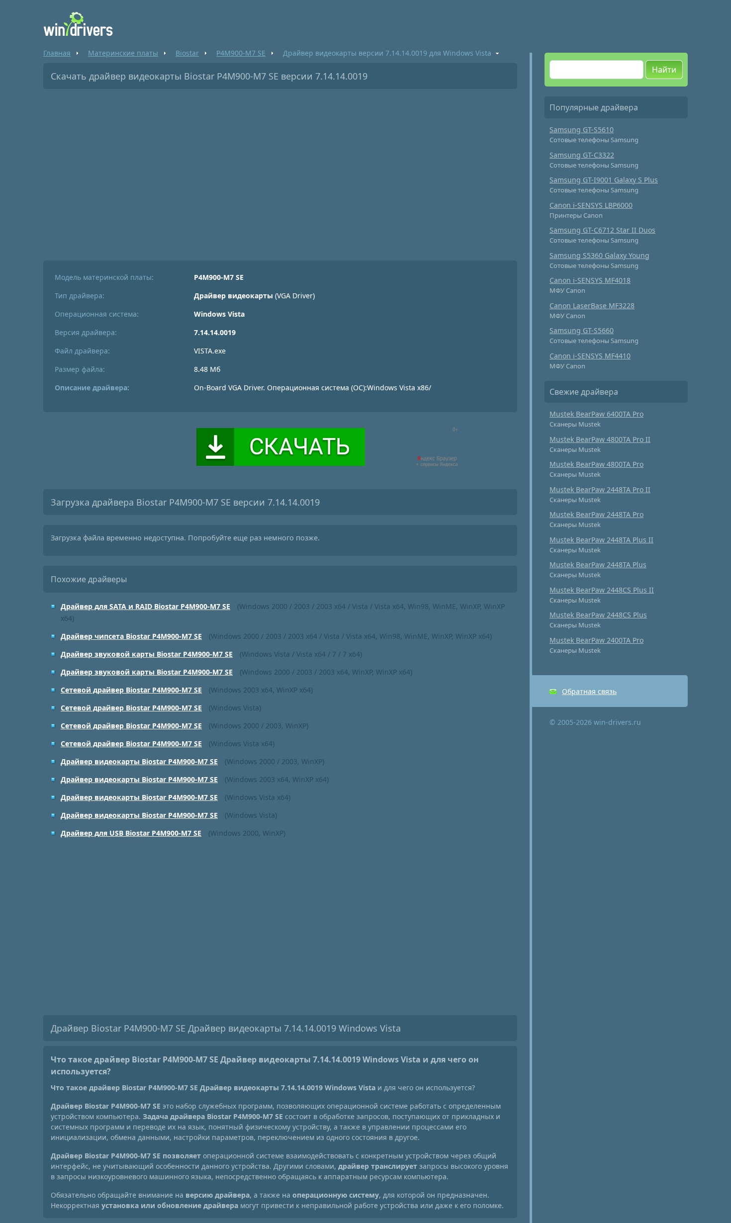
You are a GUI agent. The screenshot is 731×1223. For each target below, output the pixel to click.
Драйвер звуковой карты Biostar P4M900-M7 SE (147, 654)
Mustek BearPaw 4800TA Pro (596, 464)
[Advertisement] (280, 171)
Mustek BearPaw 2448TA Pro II (599, 489)
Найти (664, 69)
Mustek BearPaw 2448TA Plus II (601, 539)
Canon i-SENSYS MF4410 (590, 355)
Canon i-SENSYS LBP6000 (591, 205)
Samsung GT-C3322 (581, 155)
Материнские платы (123, 53)
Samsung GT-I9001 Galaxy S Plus (603, 179)
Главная (57, 53)
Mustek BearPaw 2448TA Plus (597, 564)
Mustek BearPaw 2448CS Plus (598, 614)
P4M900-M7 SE (241, 53)
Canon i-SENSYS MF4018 (590, 280)
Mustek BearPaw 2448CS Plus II (601, 590)
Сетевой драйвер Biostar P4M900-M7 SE (131, 690)
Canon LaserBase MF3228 (592, 305)
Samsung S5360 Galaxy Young (599, 255)
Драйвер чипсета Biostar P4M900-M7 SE (131, 636)
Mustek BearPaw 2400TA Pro (596, 640)
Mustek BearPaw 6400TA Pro (596, 414)
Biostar (187, 53)
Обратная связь (589, 691)
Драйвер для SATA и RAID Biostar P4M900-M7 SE (145, 606)
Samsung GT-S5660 (581, 330)
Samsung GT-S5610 (581, 129)
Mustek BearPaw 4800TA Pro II (599, 439)
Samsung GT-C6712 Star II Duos (602, 230)
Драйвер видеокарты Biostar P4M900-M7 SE (139, 761)
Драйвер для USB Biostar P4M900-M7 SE (131, 833)
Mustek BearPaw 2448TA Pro (596, 514)
